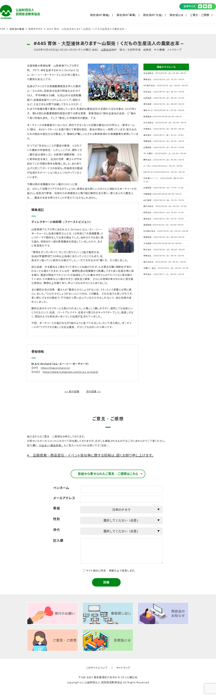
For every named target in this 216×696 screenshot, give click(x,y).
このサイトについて (97, 667)
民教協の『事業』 (126, 15)
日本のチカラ (35, 28)
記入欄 (58, 541)
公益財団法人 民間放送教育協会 (20, 12)
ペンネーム (61, 488)
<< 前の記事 (71, 391)
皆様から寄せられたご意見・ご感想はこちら (108, 474)
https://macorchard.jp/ (55, 368)
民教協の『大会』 (153, 15)
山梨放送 (106, 49)
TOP (2, 28)
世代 (56, 530)
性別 (56, 519)
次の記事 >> (93, 391)
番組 (56, 508)
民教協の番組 (16, 28)
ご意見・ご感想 (199, 15)
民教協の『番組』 (100, 15)
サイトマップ (123, 667)
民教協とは (176, 15)
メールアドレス (64, 498)
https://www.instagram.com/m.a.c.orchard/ (70, 372)
